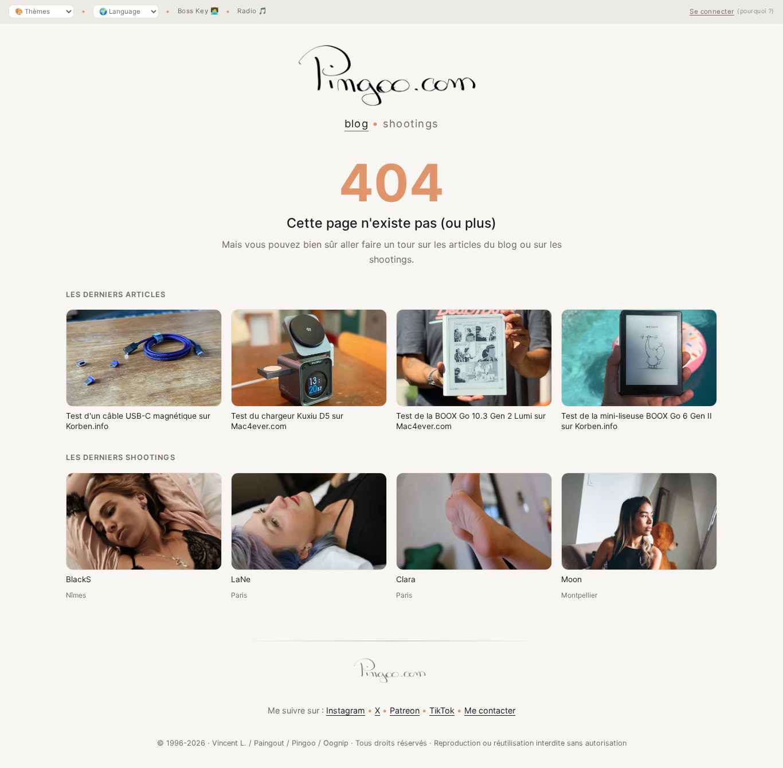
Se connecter (712, 11)
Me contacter (489, 710)
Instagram (345, 710)
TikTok (442, 710)
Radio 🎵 (252, 11)
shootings (411, 123)
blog (356, 123)
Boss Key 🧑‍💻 (198, 11)
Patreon (405, 710)
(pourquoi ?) (755, 11)
